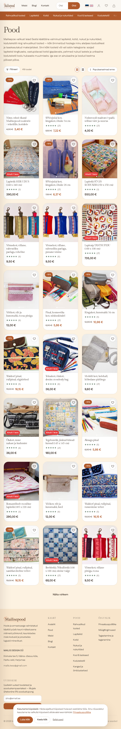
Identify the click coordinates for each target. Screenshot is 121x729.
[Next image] (35, 95)
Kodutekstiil (103, 15)
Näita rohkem (60, 594)
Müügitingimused (106, 630)
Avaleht (51, 624)
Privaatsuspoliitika (107, 624)
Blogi (34, 5)
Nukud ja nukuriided (63, 15)
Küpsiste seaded (108, 721)
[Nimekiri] (82, 69)
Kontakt (45, 5)
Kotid (46, 15)
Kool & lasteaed (85, 15)
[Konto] (98, 6)
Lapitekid (34, 15)
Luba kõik (25, 719)
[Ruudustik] (77, 69)
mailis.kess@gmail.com (15, 665)
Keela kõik (42, 719)
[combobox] (62, 5)
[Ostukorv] (113, 6)
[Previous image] (7, 95)
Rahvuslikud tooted (15, 15)
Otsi (74, 5)
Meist (24, 5)
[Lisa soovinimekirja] (34, 80)
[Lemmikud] (106, 6)
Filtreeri (13, 69)
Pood (50, 630)
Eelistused (58, 719)
